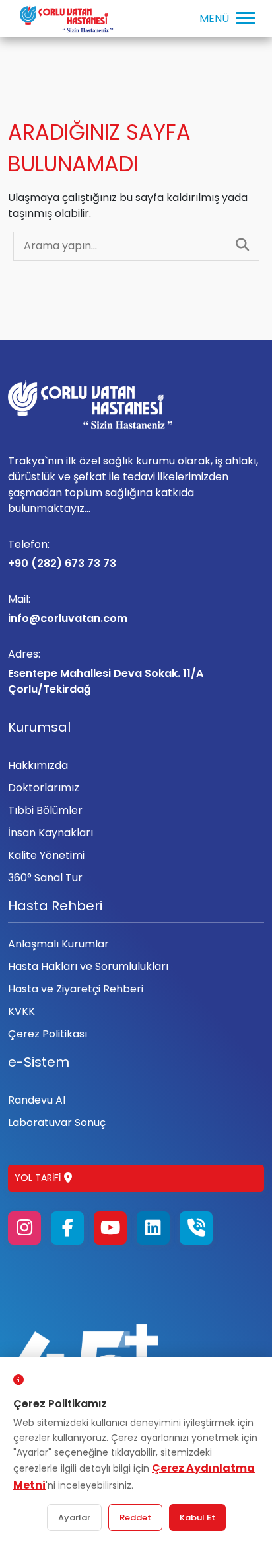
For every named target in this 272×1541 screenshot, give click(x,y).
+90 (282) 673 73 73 (62, 554)
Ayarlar (74, 1517)
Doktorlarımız (43, 787)
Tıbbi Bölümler (45, 810)
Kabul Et (197, 1517)
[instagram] (24, 1228)
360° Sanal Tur (45, 877)
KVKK (21, 1011)
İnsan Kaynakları (50, 832)
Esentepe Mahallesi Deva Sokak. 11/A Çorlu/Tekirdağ (105, 671)
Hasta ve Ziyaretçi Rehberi (75, 988)
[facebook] (67, 1228)
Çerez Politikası (47, 1033)
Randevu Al (36, 1100)
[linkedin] (153, 1228)
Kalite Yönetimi (46, 855)
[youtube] (110, 1228)
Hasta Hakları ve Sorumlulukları (88, 966)
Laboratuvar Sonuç (57, 1122)
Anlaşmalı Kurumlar (58, 943)
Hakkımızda (38, 765)
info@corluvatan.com (67, 609)
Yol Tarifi (38, 1177)
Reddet (135, 1517)
